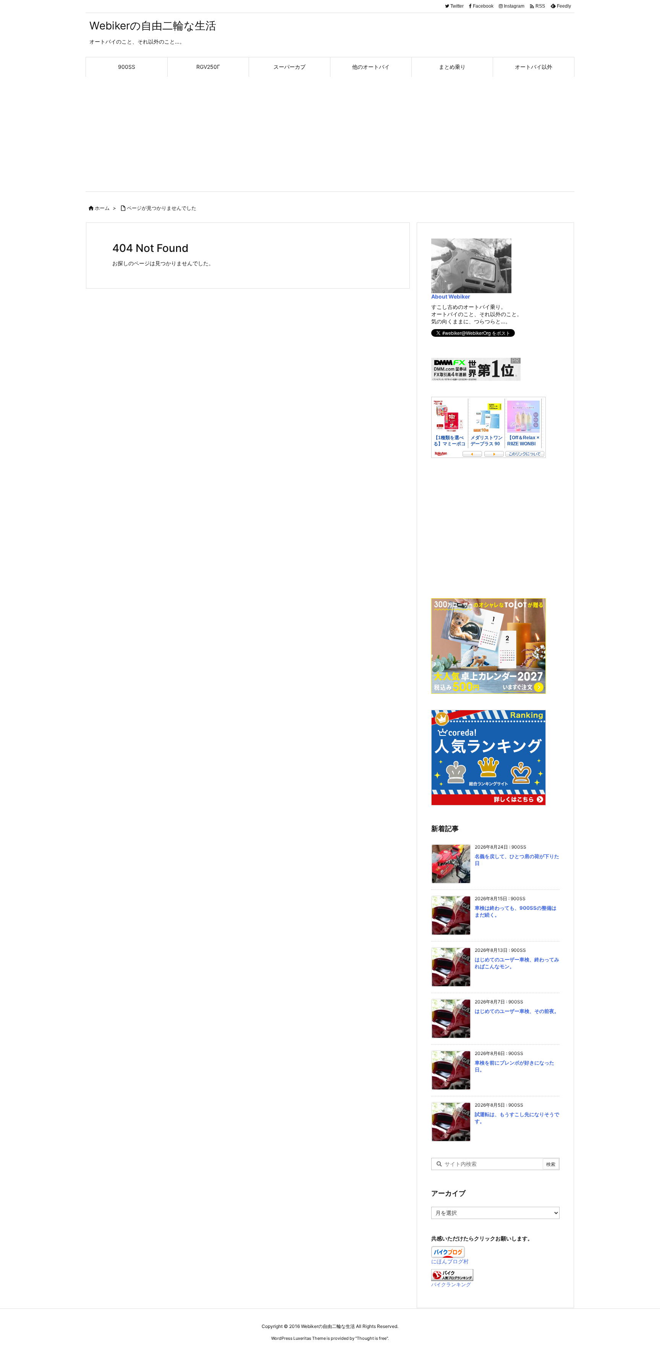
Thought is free (372, 1338)
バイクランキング (451, 1284)
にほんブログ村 (450, 1261)
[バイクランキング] (452, 1274)
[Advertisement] (330, 134)
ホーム (102, 208)
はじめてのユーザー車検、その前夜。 (517, 1011)
